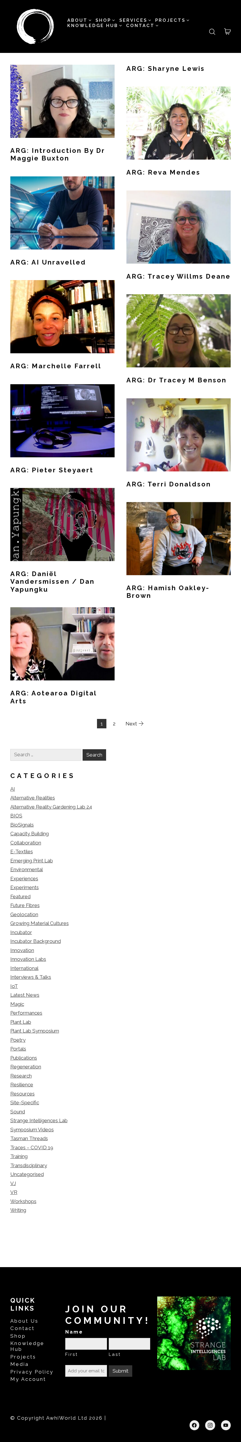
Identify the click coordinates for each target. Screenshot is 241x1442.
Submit (120, 1371)
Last (115, 1354)
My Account (28, 1379)
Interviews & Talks (30, 977)
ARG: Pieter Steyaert (51, 470)
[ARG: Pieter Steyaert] (62, 420)
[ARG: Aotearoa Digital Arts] (62, 643)
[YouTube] (226, 1425)
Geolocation (24, 914)
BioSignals (22, 825)
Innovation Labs (28, 959)
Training (19, 1156)
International (24, 968)
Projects (23, 1357)
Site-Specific (24, 1102)
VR (13, 1192)
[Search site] (212, 32)
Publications (23, 1058)
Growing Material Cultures (39, 923)
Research (21, 1076)
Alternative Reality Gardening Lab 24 (51, 807)
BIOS (16, 816)
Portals (18, 1049)
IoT (14, 986)
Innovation (22, 950)
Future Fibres (25, 905)
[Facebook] (195, 1425)
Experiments (24, 887)
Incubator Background (35, 941)
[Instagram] (210, 1425)
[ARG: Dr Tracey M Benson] (178, 330)
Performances (26, 1013)
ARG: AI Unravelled (48, 262)
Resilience (21, 1085)
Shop (18, 1336)
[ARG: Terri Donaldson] (178, 434)
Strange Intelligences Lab (39, 1120)
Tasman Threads (29, 1138)
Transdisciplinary (28, 1165)
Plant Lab (20, 1022)
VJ (13, 1183)
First (71, 1354)
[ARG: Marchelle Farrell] (62, 316)
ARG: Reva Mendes (163, 172)
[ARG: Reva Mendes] (178, 123)
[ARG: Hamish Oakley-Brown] (178, 538)
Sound (17, 1112)
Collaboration (25, 843)
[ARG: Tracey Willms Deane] (178, 227)
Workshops (23, 1201)
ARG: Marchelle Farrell (55, 366)
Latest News (24, 995)
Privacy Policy (31, 1372)
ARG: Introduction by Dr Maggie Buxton (57, 154)
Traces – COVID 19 (31, 1147)
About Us (24, 1321)
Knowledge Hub (27, 1346)
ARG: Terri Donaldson (168, 484)
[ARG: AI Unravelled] (62, 213)
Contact (22, 1328)
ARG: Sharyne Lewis (165, 68)
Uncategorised (27, 1174)
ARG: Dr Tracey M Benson (176, 380)
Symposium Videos (32, 1129)
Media (19, 1364)
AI (12, 789)
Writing (18, 1210)
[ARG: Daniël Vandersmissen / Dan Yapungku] (62, 524)
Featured (20, 896)
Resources (22, 1094)
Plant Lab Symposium (34, 1031)
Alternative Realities (32, 798)
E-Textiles (21, 851)
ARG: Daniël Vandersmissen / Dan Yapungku (52, 581)
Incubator (21, 932)
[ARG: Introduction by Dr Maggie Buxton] (62, 101)
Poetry (18, 1040)
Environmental (26, 869)
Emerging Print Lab (31, 861)
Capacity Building (29, 834)
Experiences (24, 878)
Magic (17, 1004)
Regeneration (25, 1067)
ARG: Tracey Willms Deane (178, 276)
